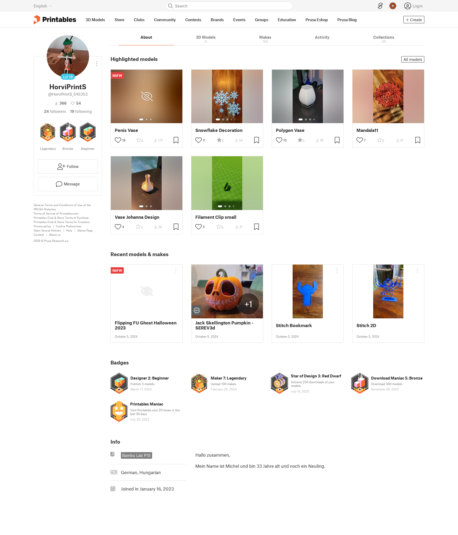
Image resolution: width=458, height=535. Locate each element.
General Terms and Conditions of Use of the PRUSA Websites (62, 207)
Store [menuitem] (119, 19)
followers (55, 111)
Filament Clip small (215, 217)
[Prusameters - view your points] (392, 5)
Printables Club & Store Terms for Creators (62, 222)
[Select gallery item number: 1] (141, 119)
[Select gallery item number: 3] (151, 119)
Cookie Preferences (68, 226)
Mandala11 (367, 130)
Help (69, 230)
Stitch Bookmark (294, 325)
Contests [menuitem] (193, 19)
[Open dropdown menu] (96, 61)
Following (81, 111)
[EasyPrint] (380, 6)
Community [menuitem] (165, 19)
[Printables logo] (55, 19)
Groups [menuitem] (261, 19)
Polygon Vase (290, 130)
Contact (39, 234)
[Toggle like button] (118, 140)
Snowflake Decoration (219, 130)
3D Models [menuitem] (95, 19)
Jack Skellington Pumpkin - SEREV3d (224, 325)
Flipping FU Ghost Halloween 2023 (146, 325)
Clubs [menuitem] (139, 19)
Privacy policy (42, 226)
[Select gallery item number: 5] (235, 119)
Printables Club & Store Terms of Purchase (61, 217)
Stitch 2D (366, 325)
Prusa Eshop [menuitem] (317, 19)
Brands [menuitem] (217, 19)
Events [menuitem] (239, 19)
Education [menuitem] (287, 19)
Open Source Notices (47, 230)
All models (412, 59)
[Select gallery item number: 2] (147, 119)
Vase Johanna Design (137, 217)
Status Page (85, 230)
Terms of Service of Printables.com (56, 213)
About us (54, 234)
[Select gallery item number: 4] (232, 119)
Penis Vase (126, 130)
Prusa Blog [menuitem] (347, 19)
